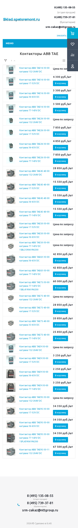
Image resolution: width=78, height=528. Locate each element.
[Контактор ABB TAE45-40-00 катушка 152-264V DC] (10, 172)
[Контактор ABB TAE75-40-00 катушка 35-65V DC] (10, 323)
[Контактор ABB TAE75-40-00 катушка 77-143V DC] (10, 336)
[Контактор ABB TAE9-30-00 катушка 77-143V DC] (10, 387)
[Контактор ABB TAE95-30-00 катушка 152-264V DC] (10, 399)
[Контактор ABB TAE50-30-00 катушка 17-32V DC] (10, 225)
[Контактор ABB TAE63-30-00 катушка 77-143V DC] (10, 272)
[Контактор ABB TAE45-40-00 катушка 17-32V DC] (10, 186)
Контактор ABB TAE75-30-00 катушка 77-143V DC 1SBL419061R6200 (34, 286)
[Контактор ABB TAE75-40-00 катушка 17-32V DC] (10, 309)
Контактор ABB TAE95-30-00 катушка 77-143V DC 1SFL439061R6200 (34, 438)
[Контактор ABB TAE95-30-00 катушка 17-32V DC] (10, 410)
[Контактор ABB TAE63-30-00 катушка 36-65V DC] (10, 258)
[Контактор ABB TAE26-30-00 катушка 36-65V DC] (10, 145)
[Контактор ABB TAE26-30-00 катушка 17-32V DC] (10, 132)
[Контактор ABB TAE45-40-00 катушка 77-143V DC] (10, 213)
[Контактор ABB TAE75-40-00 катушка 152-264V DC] (10, 297)
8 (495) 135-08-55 (64, 7)
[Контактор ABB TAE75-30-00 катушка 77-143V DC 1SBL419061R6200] (10, 285)
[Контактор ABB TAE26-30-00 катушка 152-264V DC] (10, 120)
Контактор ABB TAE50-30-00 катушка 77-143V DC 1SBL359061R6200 (34, 246)
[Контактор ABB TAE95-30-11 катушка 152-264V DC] (10, 451)
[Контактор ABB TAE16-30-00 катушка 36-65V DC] (10, 95)
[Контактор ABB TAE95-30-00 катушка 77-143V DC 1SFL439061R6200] (10, 437)
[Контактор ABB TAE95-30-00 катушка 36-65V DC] (10, 424)
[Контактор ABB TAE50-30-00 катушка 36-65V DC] (10, 235)
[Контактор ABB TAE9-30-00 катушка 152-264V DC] (10, 348)
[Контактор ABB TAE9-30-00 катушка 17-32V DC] (10, 360)
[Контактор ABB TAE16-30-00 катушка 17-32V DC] (10, 81)
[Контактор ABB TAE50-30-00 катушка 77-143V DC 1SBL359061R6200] (10, 246)
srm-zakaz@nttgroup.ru (60, 27)
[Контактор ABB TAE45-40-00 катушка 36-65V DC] (10, 200)
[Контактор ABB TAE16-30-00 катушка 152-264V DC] (10, 69)
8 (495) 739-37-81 (64, 17)
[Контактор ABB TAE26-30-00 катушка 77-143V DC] (10, 159)
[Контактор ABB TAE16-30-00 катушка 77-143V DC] (10, 108)
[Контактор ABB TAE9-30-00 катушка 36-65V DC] (10, 373)
